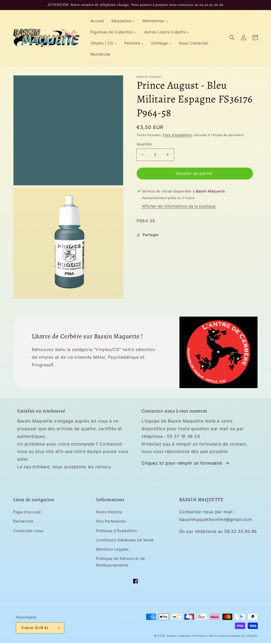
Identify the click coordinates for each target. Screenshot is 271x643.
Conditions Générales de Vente (124, 540)
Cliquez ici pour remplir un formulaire (182, 463)
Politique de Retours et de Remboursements (120, 561)
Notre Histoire (109, 512)
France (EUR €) (34, 628)
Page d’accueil (26, 512)
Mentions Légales (112, 549)
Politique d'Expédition (116, 530)
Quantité (144, 144)
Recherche (23, 521)
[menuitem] (97, 20)
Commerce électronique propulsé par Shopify (225, 635)
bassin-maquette (179, 635)
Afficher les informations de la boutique (179, 206)
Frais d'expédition (177, 135)
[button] (232, 37)
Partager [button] (151, 234)
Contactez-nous (28, 530)
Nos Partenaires (111, 521)
